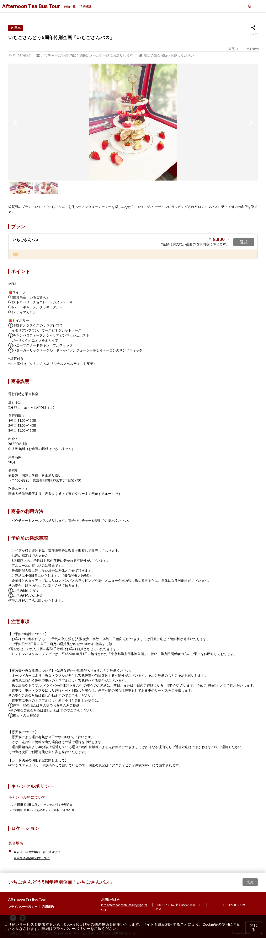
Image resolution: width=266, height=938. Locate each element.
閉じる (253, 927)
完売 (250, 882)
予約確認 (85, 6)
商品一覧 (70, 6)
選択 (244, 242)
